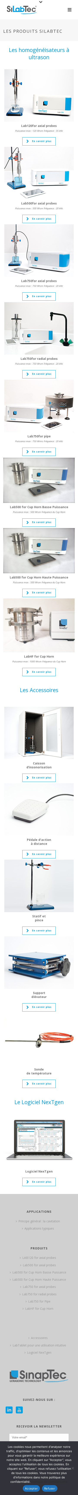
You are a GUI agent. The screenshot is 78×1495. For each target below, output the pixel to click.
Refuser (49, 1488)
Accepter (31, 1488)
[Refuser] (72, 1468)
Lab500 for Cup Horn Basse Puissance (39, 1272)
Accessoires (39, 1338)
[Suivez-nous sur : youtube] (19, 1410)
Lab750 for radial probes (39, 1294)
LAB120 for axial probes (39, 1258)
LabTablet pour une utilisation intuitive (39, 1345)
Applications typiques (39, 1228)
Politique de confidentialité (49, 1481)
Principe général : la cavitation (39, 1221)
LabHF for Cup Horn (39, 1308)
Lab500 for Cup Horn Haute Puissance (39, 1279)
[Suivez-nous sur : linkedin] (9, 1410)
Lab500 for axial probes (39, 1265)
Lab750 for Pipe (39, 1301)
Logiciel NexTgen (39, 1352)
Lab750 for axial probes (39, 1287)
